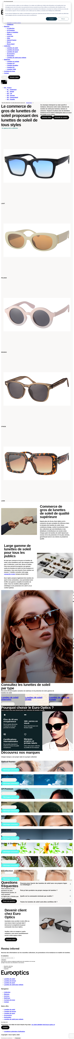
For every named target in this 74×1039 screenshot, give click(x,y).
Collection (7, 46)
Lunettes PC (11, 67)
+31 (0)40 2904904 (36, 1024)
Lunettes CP (11, 63)
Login (4, 77)
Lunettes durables (12, 65)
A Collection (10, 28)
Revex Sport (11, 44)
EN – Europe (11, 95)
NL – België (10, 91)
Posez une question (9, 901)
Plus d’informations (9, 766)
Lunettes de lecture (13, 50)
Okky (8, 38)
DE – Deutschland (12, 97)
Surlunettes (10, 55)
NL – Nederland (11, 89)
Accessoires (11, 53)
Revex (9, 42)
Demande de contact (61, 117)
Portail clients (29, 102)
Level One (10, 36)
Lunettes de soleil (12, 48)
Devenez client (46, 117)
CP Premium (11, 30)
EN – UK (9, 93)
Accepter (51, 18)
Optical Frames (11, 40)
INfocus (9, 34)
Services (6, 996)
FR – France (7, 87)
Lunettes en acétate (13, 61)
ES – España (11, 99)
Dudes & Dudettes (12, 32)
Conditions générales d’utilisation (14, 1031)
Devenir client (14, 77)
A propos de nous (9, 71)
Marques (6, 26)
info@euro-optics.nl (49, 1024)
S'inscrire (4, 959)
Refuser (63, 18)
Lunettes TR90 (11, 69)
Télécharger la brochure (10, 770)
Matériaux (7, 59)
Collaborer (10, 24)
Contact (6, 73)
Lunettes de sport (12, 51)
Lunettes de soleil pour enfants (16, 57)
